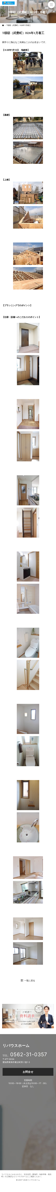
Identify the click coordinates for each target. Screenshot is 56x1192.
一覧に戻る (29, 980)
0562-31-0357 (28, 1054)
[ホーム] (3, 25)
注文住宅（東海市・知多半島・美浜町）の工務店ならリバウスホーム (26, 1175)
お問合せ (28, 1071)
